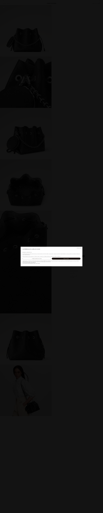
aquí (39, 263)
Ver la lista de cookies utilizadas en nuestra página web (29, 262)
